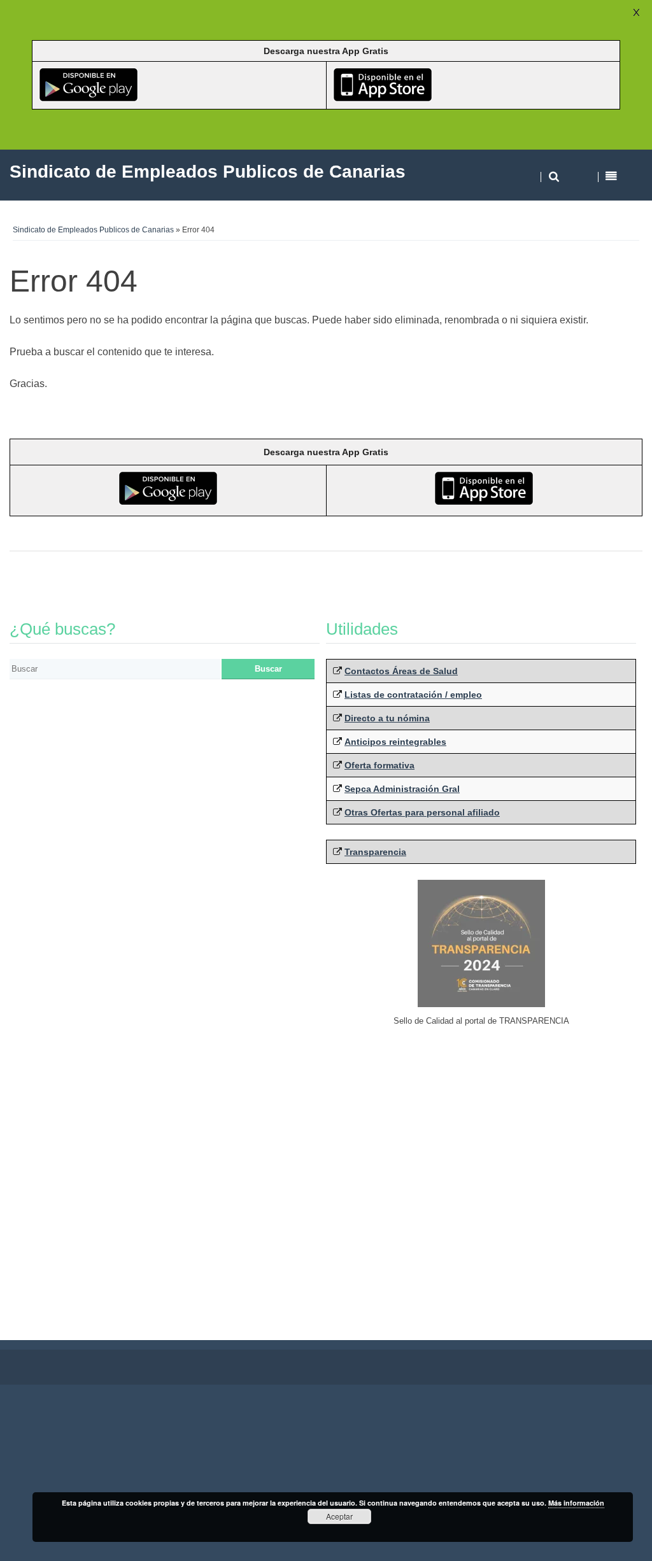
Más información (576, 1503)
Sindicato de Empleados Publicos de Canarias (93, 229)
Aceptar (339, 1516)
